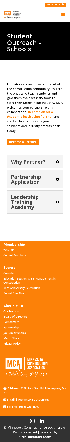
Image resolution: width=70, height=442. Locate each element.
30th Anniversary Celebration (22, 288)
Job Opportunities (15, 333)
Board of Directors (15, 316)
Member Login (56, 4)
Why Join (9, 250)
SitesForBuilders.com (35, 437)
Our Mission (11, 311)
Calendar (9, 273)
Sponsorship (11, 327)
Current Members (15, 255)
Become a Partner (22, 142)
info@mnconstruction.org (32, 399)
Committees (11, 322)
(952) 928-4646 (29, 407)
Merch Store (11, 338)
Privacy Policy (12, 343)
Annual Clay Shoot (15, 293)
